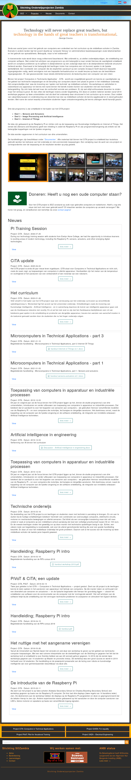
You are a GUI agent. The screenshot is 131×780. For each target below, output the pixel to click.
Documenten (50, 139)
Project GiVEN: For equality (98, 728)
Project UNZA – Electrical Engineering (97, 734)
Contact (71, 13)
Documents (60, 13)
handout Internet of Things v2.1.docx (67, 348)
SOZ (22, 13)
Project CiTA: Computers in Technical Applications (33, 728)
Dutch (119, 3)
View (14, 249)
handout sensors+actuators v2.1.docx (67, 376)
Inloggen (104, 2)
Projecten (35, 13)
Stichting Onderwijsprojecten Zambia (42, 7)
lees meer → (65, 246)
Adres (11, 753)
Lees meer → (104, 760)
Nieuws (49, 13)
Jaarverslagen (14, 758)
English (125, 3)
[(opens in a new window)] (54, 757)
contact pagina (64, 209)
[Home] (11, 12)
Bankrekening (14, 755)
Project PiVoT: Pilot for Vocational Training (33, 734)
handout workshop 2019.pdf (67, 564)
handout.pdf (67, 628)
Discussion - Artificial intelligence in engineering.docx (67, 447)
